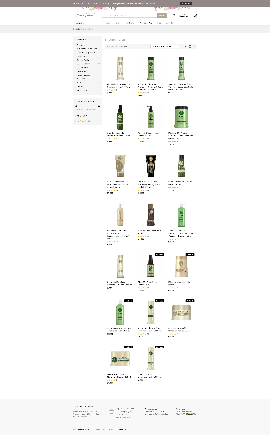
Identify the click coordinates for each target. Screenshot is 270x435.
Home (107, 23)
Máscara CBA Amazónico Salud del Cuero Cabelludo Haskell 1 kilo (180, 135)
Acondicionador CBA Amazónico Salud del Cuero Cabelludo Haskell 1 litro (180, 233)
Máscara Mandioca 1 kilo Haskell (179, 283)
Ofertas (80, 86)
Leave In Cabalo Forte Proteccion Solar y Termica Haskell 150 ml (150, 184)
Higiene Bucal (82, 71)
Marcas (80, 82)
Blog (159, 23)
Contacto (169, 23)
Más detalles (186, 4)
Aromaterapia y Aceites (86, 52)
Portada (76, 29)
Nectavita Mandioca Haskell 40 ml (150, 231)
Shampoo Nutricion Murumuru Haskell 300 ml (149, 375)
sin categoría (82, 90)
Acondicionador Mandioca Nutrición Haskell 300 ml (118, 85)
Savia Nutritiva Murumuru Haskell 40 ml (180, 183)
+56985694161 (159, 411)
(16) (84, 121)
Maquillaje (81, 79)
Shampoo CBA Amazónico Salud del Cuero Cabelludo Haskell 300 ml (180, 87)
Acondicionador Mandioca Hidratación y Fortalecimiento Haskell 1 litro (118, 234)
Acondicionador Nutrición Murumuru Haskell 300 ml (149, 329)
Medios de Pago (146, 23)
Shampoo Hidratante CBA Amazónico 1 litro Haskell (119, 329)
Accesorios (81, 45)
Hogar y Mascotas (84, 75)
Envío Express (129, 23)
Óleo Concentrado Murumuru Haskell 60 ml (118, 134)
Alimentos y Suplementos (87, 49)
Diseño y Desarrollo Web (104, 429)
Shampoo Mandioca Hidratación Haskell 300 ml (119, 283)
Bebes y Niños (82, 56)
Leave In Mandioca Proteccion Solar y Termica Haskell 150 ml (119, 184)
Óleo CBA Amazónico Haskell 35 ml (147, 283)
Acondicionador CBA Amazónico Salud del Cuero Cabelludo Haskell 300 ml (150, 87)
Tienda (117, 23)
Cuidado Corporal (84, 64)
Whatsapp (181, 14)
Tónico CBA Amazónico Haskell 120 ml (148, 134)
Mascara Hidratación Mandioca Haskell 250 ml (179, 329)
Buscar (162, 15)
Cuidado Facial (82, 67)
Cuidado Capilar (83, 60)
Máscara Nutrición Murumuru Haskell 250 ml (119, 375)
